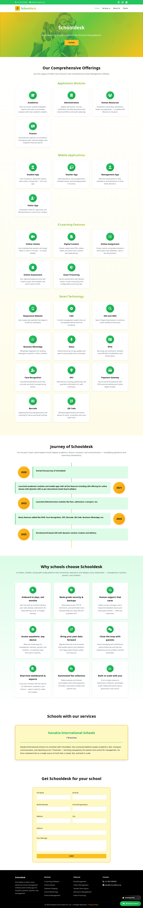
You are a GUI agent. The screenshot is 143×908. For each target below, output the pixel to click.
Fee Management (79, 881)
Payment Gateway (51, 888)
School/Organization (80, 805)
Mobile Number (42, 805)
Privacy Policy (93, 905)
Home (97, 8)
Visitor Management (81, 885)
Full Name (40, 793)
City (73, 816)
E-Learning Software (51, 881)
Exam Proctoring (79, 895)
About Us (116, 8)
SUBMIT (71, 856)
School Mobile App (51, 892)
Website (40, 816)
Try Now (71, 42)
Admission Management (82, 892)
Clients (125, 8)
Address (40, 828)
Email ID (75, 793)
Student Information (81, 888)
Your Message (42, 838)
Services (105, 8)
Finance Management (52, 895)
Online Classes (49, 885)
